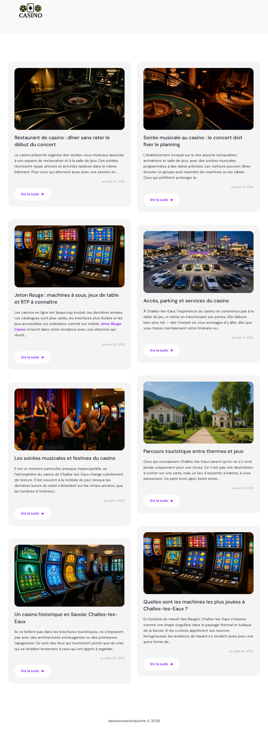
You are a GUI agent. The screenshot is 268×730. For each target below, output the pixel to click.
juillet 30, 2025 (243, 651)
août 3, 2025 (245, 488)
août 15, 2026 (115, 181)
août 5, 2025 (245, 337)
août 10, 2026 (115, 344)
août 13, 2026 (244, 187)
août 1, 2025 (116, 500)
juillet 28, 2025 (114, 658)
